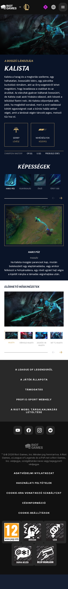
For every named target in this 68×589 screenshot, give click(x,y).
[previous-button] (53, 198)
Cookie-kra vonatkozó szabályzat (34, 492)
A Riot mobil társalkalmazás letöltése (34, 411)
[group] (32, 183)
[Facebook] (28, 430)
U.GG (39, 154)
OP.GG (29, 154)
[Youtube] (18, 430)
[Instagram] (39, 430)
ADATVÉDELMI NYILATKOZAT (34, 473)
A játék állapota (34, 379)
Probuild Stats (52, 154)
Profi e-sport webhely (34, 399)
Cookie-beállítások (34, 512)
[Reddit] (50, 430)
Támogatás (34, 389)
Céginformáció (34, 502)
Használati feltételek (34, 482)
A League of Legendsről (34, 369)
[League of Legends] (26, 7)
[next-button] (61, 198)
